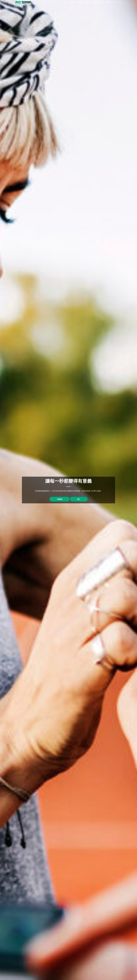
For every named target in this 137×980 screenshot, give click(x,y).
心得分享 (93, 2)
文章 (87, 2)
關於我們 (65, 2)
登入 (120, 2)
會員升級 (101, 2)
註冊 (115, 2)
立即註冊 (59, 499)
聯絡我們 (108, 2)
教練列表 (80, 2)
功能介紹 (73, 2)
